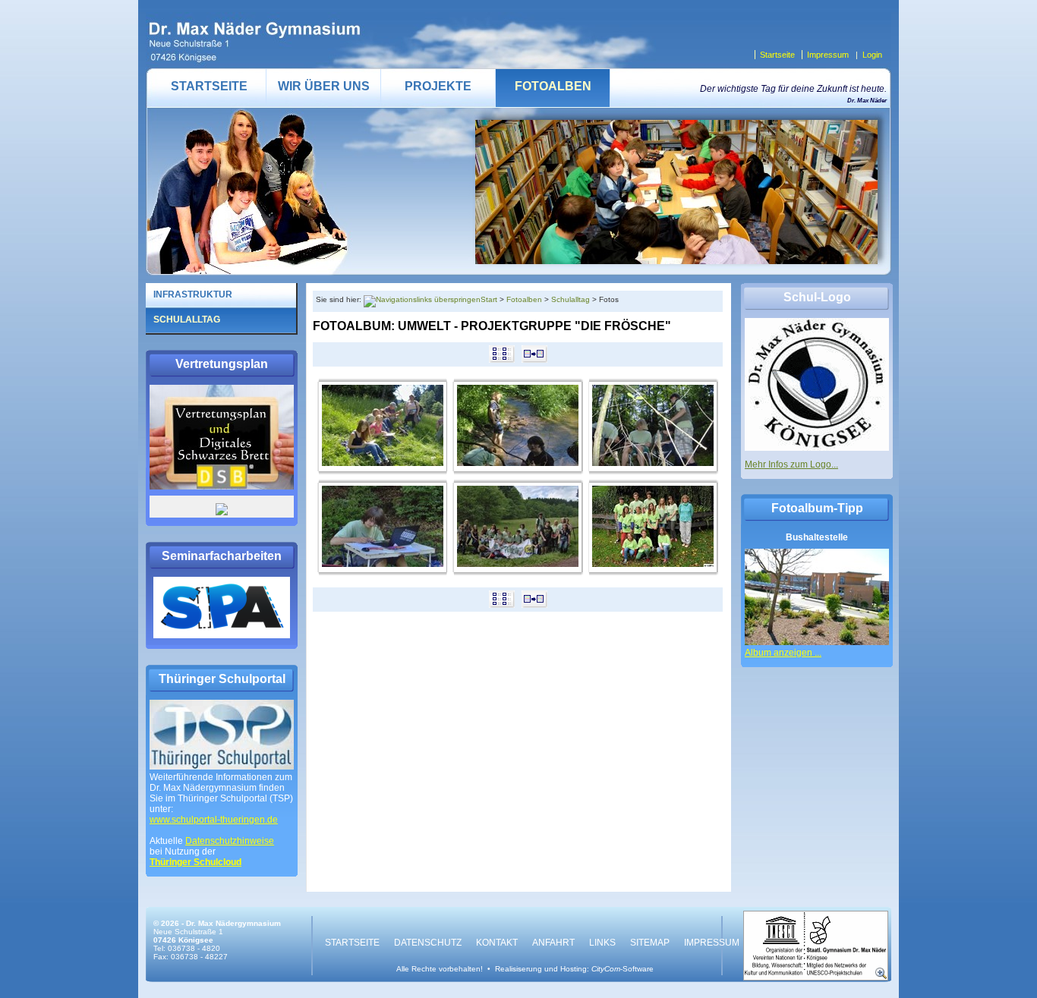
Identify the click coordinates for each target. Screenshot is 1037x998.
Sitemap (650, 942)
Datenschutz (428, 942)
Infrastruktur (192, 294)
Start (489, 299)
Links (602, 942)
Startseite (777, 54)
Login (872, 54)
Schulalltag (570, 299)
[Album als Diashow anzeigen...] (534, 359)
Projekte (438, 86)
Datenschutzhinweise (229, 841)
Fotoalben (553, 86)
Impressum (828, 54)
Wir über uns (324, 86)
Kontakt (497, 942)
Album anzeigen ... (783, 652)
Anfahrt (553, 942)
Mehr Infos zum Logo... (791, 464)
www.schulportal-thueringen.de (214, 819)
